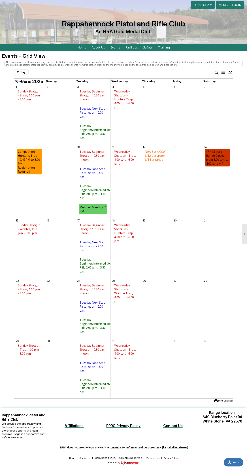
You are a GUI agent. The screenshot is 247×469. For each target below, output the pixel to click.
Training (164, 47)
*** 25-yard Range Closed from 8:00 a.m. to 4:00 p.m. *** (217, 158)
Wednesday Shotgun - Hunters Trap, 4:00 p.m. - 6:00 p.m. (124, 99)
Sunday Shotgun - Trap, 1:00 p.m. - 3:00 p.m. (29, 350)
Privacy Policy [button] (171, 458)
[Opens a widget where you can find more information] (233, 462)
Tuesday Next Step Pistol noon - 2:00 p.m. (92, 113)
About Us (98, 47)
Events (115, 47)
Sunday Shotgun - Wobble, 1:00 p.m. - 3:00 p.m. (29, 229)
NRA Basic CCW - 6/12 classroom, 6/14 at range (156, 156)
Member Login (230, 5)
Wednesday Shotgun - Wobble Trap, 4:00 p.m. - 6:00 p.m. (124, 293)
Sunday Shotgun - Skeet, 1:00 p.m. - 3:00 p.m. (29, 95)
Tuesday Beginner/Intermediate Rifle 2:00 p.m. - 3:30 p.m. (95, 132)
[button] (229, 72)
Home (81, 47)
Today (21, 72)
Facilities (131, 47)
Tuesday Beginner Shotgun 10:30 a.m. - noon (92, 95)
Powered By (114, 462)
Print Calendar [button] (225, 400)
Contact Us (85, 458)
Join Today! (203, 5)
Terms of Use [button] (153, 458)
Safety (148, 47)
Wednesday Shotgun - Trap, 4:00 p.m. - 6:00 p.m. (125, 158)
